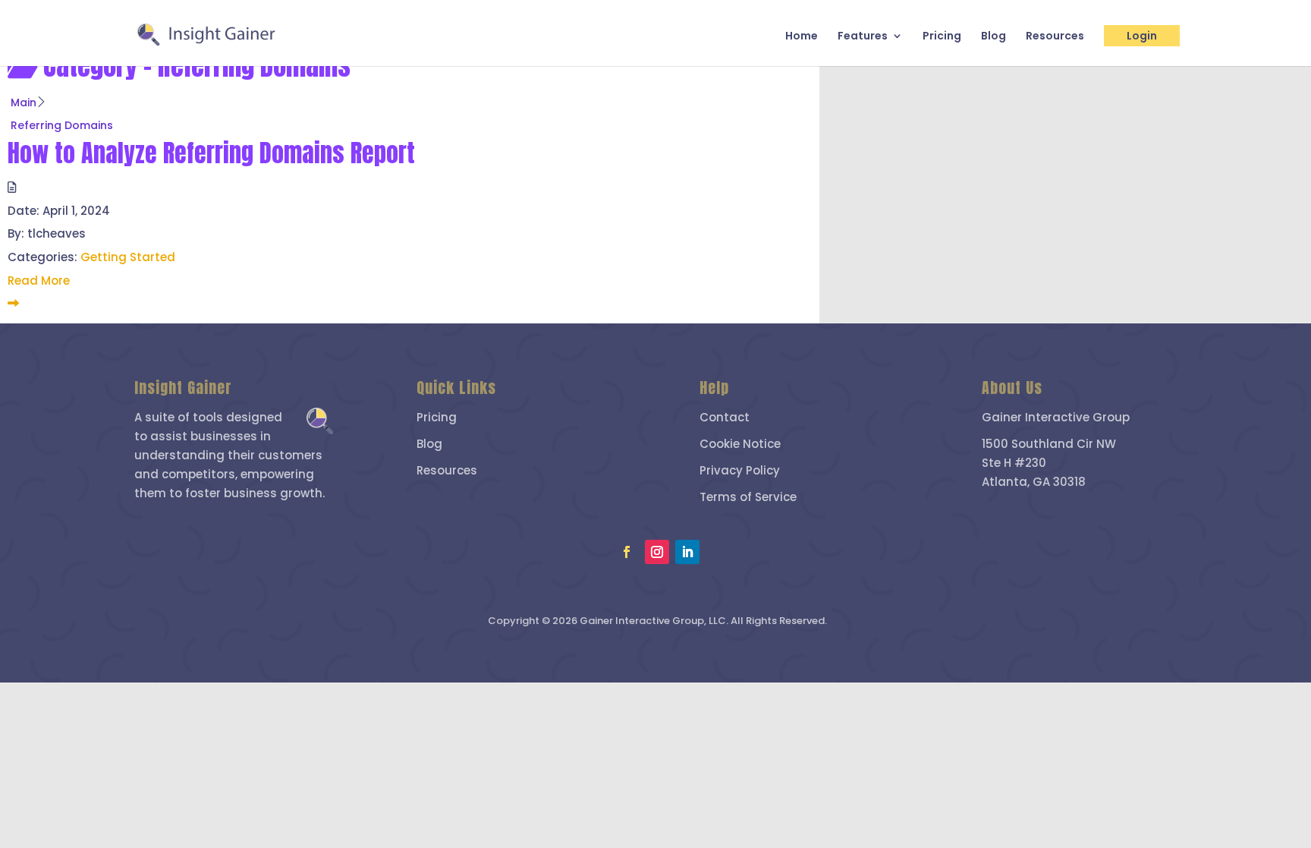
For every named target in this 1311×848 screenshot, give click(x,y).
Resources (1055, 36)
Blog (993, 36)
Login (1142, 35)
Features (863, 36)
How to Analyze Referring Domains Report (211, 153)
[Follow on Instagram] (657, 552)
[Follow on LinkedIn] (687, 552)
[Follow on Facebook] (627, 552)
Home (801, 36)
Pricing (942, 36)
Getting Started (127, 257)
